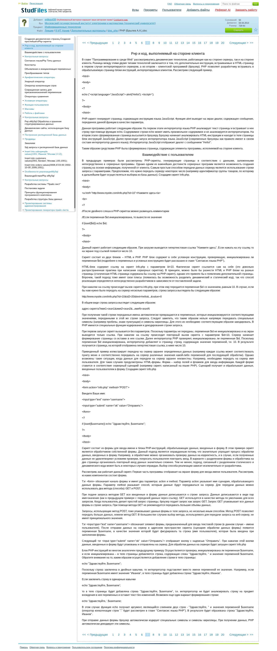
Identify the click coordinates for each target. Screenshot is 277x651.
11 (170, 42)
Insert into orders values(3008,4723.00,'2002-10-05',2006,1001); (48, 166)
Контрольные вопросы (36, 56)
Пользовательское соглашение (87, 647)
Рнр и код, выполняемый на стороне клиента (44, 46)
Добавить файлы (198, 10)
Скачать (238, 30)
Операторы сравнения (37, 96)
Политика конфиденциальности (119, 647)
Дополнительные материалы (88, 30)
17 (205, 42)
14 (188, 42)
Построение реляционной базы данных (45, 135)
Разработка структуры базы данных (43, 199)
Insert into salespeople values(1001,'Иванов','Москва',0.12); (43, 152)
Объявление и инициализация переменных (48, 69)
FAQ (170, 4)
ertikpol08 (50, 19)
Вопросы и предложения (206, 4)
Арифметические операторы (40, 77)
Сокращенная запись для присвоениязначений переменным (43, 91)
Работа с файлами (35, 113)
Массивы (29, 109)
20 (222, 42)
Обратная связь (182, 4)
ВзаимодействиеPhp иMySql (39, 175)
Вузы (135, 10)
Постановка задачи (35, 188)
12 (176, 42)
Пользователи (171, 10)
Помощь (24, 647)
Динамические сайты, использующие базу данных (47, 129)
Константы (30, 64)
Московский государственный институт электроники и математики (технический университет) (100, 23)
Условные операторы (36, 100)
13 (182, 42)
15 (193, 42)
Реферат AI (223, 10)
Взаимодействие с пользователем (43, 52)
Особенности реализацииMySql (41, 171)
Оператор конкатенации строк (40, 85)
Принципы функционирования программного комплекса (41, 193)
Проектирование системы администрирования (38, 204)
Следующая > (238, 42)
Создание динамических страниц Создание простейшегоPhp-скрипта (48, 40)
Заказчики (30, 143)
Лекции (49, 30)
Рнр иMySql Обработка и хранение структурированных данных (43, 122)
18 (211, 42)
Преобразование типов (37, 73)
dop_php (113, 30)
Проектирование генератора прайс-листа (46, 210)
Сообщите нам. (121, 20)
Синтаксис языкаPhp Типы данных (43, 60)
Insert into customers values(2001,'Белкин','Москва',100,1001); (46, 159)
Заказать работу (246, 10)
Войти (24, 3)
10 (165, 42)
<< (84, 42)
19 (216, 42)
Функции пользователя (37, 104)
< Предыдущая (97, 42)
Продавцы (30, 139)
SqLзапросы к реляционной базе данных (46, 147)
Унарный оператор (35, 81)
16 (199, 42)
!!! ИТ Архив (62, 30)
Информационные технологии (63, 27)
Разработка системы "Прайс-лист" (43, 184)
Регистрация (36, 3)
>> (251, 42)
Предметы (150, 10)
